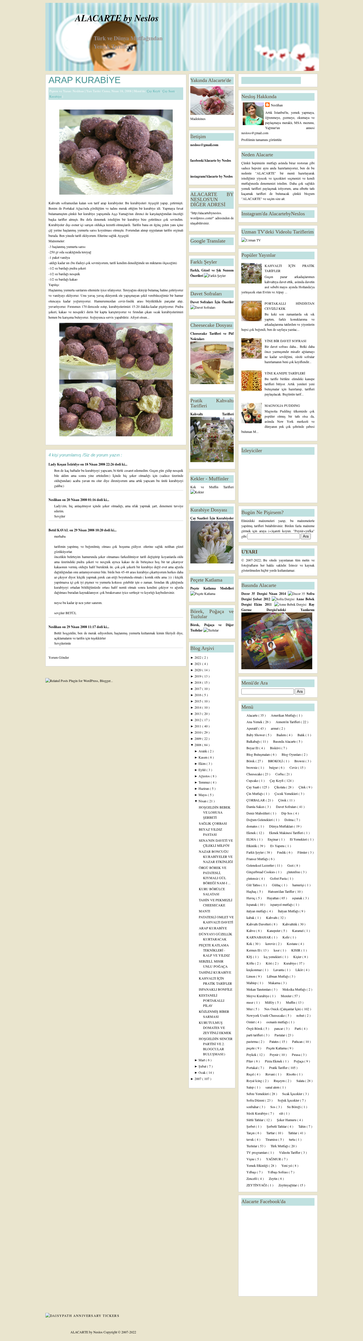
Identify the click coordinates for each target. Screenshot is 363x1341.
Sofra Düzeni (255, 1100)
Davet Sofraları (286, 806)
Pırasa (296, 1054)
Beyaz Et (252, 748)
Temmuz (205, 782)
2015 (198, 701)
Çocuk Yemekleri (287, 793)
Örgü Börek (254, 1028)
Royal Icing (254, 1080)
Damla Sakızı (255, 806)
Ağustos (205, 776)
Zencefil (252, 1178)
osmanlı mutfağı (277, 1022)
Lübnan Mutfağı (278, 976)
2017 (198, 688)
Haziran (204, 788)
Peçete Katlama (277, 1048)
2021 (198, 663)
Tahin (302, 1126)
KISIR (296, 950)
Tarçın (251, 1133)
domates (252, 826)
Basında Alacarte (285, 741)
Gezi (290, 865)
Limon (251, 976)
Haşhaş (251, 891)
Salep (250, 1087)
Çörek (282, 800)
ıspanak (297, 898)
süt (281, 1113)
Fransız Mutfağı (257, 858)
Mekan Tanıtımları (259, 989)
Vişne (250, 1159)
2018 (198, 682)
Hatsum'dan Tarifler (281, 891)
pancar (279, 1028)
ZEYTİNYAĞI (257, 1185)
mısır (250, 1002)
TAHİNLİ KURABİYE (215, 972)
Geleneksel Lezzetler (260, 865)
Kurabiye (55, 96)
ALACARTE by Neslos (117, 17)
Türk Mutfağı (280, 1146)
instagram (197, 176)
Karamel (298, 930)
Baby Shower (256, 734)
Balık (301, 734)
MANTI (204, 911)
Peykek (251, 1054)
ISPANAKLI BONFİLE (215, 989)
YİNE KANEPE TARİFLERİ (285, 373)
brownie (252, 767)
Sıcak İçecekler (292, 1093)
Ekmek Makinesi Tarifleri (286, 832)
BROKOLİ (276, 761)
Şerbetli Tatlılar (277, 1126)
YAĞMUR (274, 1159)
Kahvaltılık (290, 924)
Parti (298, 1028)
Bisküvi (275, 748)
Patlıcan (297, 1041)
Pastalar (280, 1035)
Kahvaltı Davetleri (259, 924)
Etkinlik (252, 845)
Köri (269, 963)
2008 (198, 744)
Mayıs (203, 794)
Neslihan (55, 499)
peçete (251, 1048)
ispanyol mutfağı (282, 904)
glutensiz (252, 878)
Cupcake (252, 780)
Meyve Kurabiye (258, 995)
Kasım (203, 757)
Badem (282, 734)
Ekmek (251, 832)
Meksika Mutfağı (294, 989)
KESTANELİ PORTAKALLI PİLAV (211, 1000)
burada (53, 235)
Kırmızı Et (253, 950)
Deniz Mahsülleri (258, 813)
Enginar (273, 839)
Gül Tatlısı (253, 885)
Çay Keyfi (154, 91)
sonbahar (252, 1106)
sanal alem (272, 1087)
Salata (300, 1080)
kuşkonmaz (254, 969)
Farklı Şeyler (255, 852)
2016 (198, 694)
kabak (250, 917)
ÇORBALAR (256, 800)
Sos (273, 1106)
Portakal (252, 1067)
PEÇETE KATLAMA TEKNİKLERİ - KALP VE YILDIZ (214, 950)
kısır (277, 950)
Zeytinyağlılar (288, 1185)
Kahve (251, 930)
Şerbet (251, 1126)
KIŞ (249, 956)
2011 (198, 726)
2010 (198, 732)
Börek (251, 761)
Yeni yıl (287, 1165)
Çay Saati (169, 91)
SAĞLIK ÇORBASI (213, 823)
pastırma (252, 1041)
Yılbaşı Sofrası (278, 1172)
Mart (202, 1060)
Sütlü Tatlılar (255, 1119)
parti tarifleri (255, 1035)
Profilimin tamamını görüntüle (261, 139)
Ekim (202, 763)
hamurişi (298, 885)
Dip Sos (287, 813)
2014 (198, 707)
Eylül (202, 769)
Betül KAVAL (58, 530)
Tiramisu (271, 1139)
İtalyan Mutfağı (288, 911)
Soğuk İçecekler (289, 1100)
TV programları (257, 1152)
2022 (198, 657)
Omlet (251, 1022)
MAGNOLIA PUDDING (282, 405)
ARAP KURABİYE (84, 80)
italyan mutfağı (256, 911)
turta (292, 1139)
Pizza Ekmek (274, 1061)
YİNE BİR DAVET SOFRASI (285, 340)
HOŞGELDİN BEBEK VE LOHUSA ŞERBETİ (215, 812)
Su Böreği (294, 1106)
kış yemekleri (273, 956)
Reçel (250, 1074)
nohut (300, 1015)
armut (275, 728)
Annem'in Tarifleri (288, 721)
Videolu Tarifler (290, 1152)
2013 (198, 713)
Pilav (250, 1061)
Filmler (302, 852)
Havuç (251, 898)
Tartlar (271, 1133)
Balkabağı (253, 741)
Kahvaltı (272, 917)
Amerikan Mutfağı (284, 715)
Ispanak (252, 904)
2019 (198, 676)
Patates (274, 1041)
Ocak (202, 1072)
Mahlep (252, 982)
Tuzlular (252, 1146)
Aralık (203, 751)
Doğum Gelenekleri (260, 819)
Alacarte (252, 715)
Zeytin (273, 1178)
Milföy (270, 1002)
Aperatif (252, 728)
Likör (300, 969)
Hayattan (273, 898)
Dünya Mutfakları (281, 826)
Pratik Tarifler (278, 1067)
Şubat (203, 1066)
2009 (198, 738)
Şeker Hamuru (287, 1119)
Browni (299, 761)
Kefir (286, 937)
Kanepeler (274, 930)
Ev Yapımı (277, 845)
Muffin (291, 1002)
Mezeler (286, 995)
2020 (198, 670)
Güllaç (277, 885)
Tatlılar (293, 1133)
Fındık (282, 852)
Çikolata (280, 787)
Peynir (274, 1054)
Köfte (250, 963)
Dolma (289, 819)
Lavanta (279, 969)
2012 (198, 719)
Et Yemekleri (299, 839)
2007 (198, 1078)
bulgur (274, 767)
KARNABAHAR (259, 937)
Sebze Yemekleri (258, 1093)
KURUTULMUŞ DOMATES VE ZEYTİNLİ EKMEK (215, 1027)
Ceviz (294, 767)
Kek (249, 943)
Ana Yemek (254, 721)
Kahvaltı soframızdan (63, 203)
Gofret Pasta (279, 878)
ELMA (251, 839)
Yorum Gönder (58, 657)
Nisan (203, 801)
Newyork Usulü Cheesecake (266, 1015)
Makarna (274, 982)
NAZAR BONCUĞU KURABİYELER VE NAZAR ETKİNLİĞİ (216, 856)
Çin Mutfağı (255, 793)
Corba (279, 774)
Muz (250, 1009)
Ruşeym (280, 1080)
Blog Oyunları (292, 754)
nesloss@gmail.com (204, 144)
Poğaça (299, 1061)
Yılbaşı (251, 1172)
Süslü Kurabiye (257, 1113)
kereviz (270, 943)
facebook (196, 160)
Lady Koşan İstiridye (64, 464)
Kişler (297, 956)
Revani (270, 1074)
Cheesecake (254, 774)
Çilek (303, 787)
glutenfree (294, 872)
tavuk (250, 1139)
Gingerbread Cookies (261, 872)
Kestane (292, 943)
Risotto (291, 1074)
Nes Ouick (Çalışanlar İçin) (283, 1009)
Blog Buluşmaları (258, 754)
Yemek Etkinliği (257, 1165)
